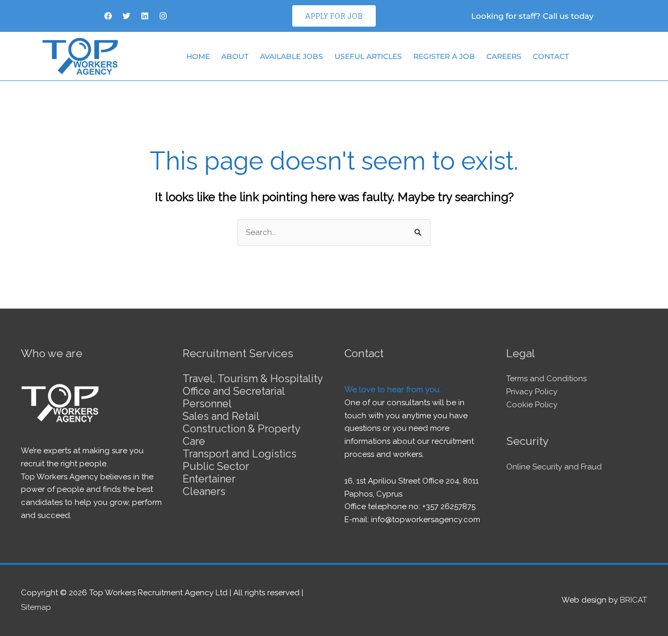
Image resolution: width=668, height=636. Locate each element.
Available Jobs (291, 56)
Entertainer (209, 479)
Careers (503, 56)
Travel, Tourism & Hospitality (253, 378)
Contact (551, 56)
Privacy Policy (531, 391)
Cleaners (204, 491)
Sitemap (36, 607)
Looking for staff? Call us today (532, 16)
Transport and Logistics (239, 453)
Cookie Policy (531, 404)
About (234, 56)
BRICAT (633, 600)
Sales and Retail (221, 416)
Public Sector (216, 466)
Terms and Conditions (546, 378)
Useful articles (368, 56)
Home (198, 56)
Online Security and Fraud (554, 467)
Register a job (444, 56)
